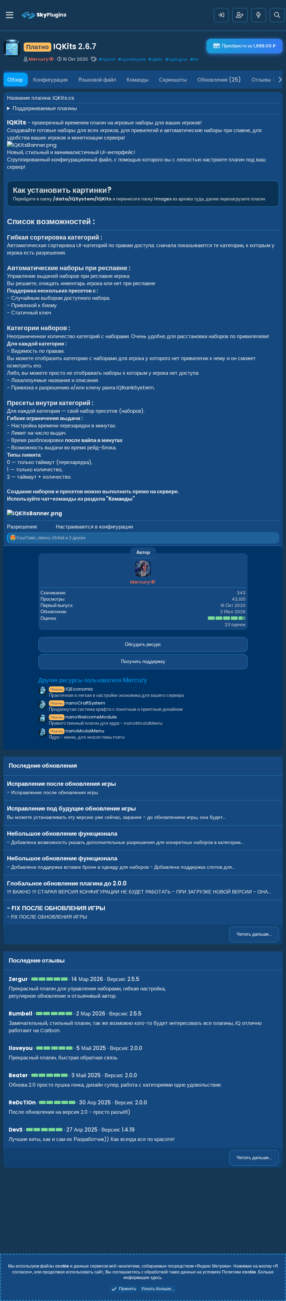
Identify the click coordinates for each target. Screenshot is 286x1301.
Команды (138, 79)
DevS (16, 1129)
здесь (155, 1277)
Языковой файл (97, 79)
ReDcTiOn (22, 1102)
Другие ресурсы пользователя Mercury (92, 680)
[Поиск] (277, 15)
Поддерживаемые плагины (45, 108)
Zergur (18, 979)
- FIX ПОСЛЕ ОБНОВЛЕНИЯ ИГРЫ (56, 908)
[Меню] (9, 15)
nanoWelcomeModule (84, 717)
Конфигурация (50, 79)
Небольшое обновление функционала (62, 833)
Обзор (15, 79)
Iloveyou (21, 1048)
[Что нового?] (258, 15)
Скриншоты (173, 79)
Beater (18, 1075)
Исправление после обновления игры (61, 783)
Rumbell (20, 1013)
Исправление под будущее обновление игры (71, 808)
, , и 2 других (51, 538)
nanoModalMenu (77, 731)
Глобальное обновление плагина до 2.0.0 (67, 883)
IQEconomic (72, 689)
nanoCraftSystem (78, 703)
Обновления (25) (219, 79)
